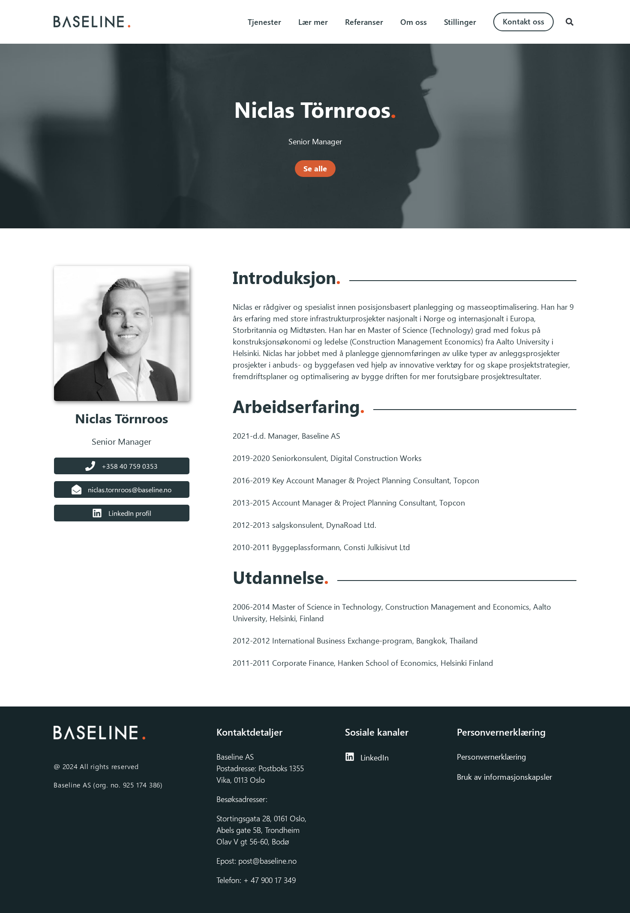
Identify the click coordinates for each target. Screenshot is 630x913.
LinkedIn (374, 757)
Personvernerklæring (492, 756)
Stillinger (460, 22)
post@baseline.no (267, 861)
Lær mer (313, 22)
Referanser (364, 22)
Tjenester (264, 22)
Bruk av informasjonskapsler (504, 777)
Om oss (413, 22)
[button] (569, 22)
